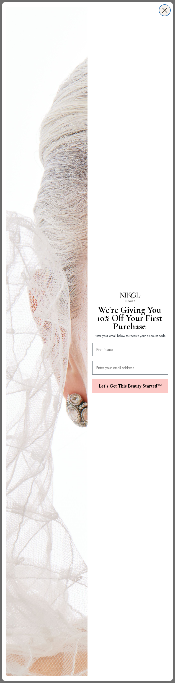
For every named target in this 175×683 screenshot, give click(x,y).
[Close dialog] (164, 10)
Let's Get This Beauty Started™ (130, 386)
